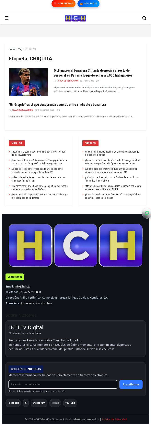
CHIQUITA (30, 49)
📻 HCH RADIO (88, 3)
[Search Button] (144, 18)
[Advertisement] (75, 30)
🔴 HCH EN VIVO (63, 3)
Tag (20, 49)
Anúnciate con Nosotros (36, 303)
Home (12, 49)
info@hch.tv (22, 286)
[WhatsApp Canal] (147, 213)
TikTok (55, 403)
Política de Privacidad (114, 419)
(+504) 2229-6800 (30, 292)
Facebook (13, 403)
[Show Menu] (6, 18)
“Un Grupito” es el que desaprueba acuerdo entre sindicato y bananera (57, 104)
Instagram (39, 403)
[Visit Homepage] (75, 18)
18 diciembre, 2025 (45, 110)
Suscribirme (131, 384)
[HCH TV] (75, 245)
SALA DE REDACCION (68, 81)
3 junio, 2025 (88, 81)
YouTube (70, 403)
